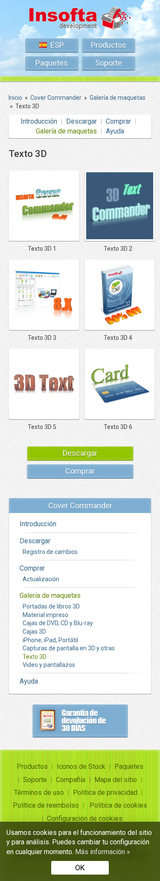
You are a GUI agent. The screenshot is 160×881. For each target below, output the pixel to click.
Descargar (81, 121)
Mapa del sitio (115, 780)
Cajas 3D (34, 631)
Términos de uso (39, 792)
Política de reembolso (46, 805)
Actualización (41, 579)
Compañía (70, 780)
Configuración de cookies (84, 818)
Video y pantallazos (49, 664)
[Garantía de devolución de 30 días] (80, 720)
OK (80, 867)
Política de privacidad (105, 792)
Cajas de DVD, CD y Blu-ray (58, 623)
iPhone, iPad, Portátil (50, 640)
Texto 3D (35, 656)
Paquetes (51, 62)
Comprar (118, 121)
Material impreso (45, 614)
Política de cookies (118, 805)
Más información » (102, 852)
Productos (108, 45)
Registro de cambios (50, 551)
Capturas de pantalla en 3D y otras (69, 648)
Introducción (38, 121)
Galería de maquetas (66, 131)
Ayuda (115, 131)
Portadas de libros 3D (51, 606)
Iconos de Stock (81, 766)
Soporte (108, 62)
